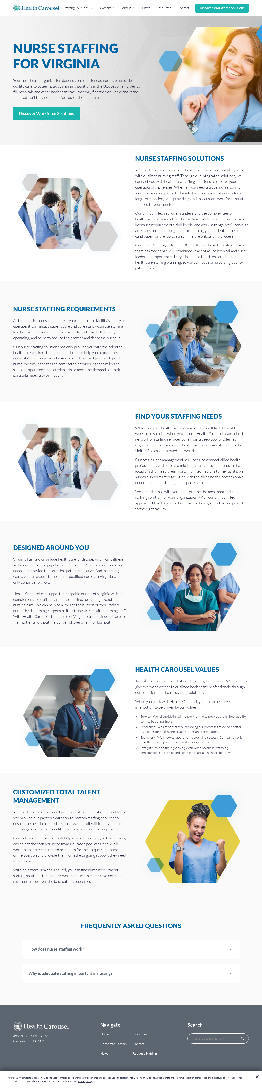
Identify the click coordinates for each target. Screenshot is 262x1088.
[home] (36, 8)
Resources (164, 8)
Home (104, 1034)
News (146, 8)
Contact (183, 8)
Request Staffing (145, 1053)
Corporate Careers (113, 1044)
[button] (79, 8)
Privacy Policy (85, 1081)
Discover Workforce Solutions (222, 8)
